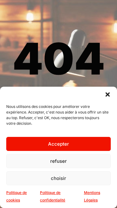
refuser (58, 161)
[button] (108, 94)
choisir (58, 178)
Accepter (58, 144)
